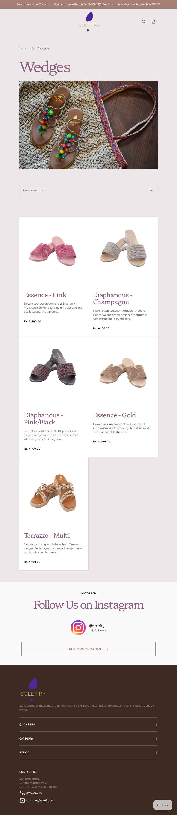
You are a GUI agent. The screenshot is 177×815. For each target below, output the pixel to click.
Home (23, 48)
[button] (22, 22)
